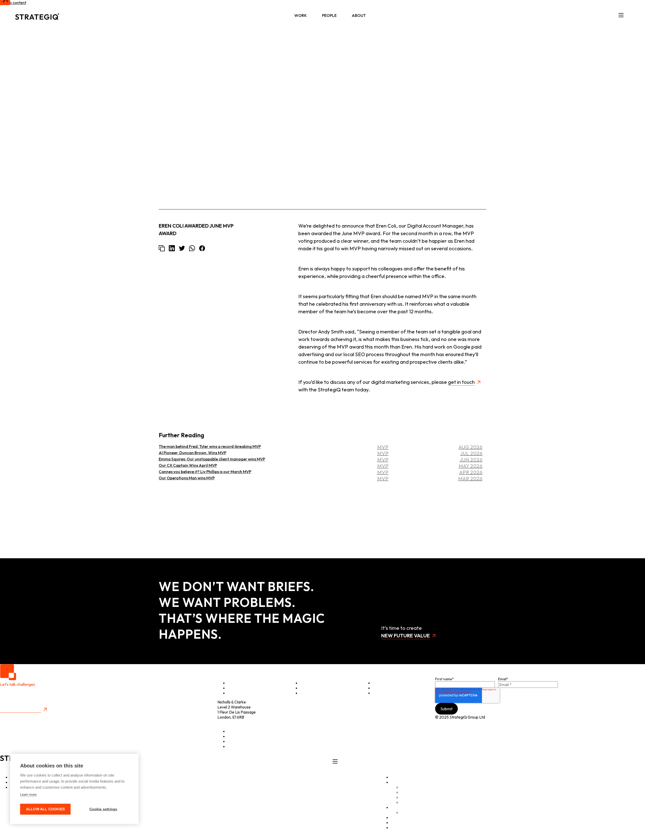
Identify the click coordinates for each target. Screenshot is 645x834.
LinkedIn (235, 731)
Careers (408, 812)
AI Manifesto (412, 802)
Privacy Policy (12, 715)
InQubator (410, 792)
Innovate (235, 692)
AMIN (406, 797)
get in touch (461, 382)
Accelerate (237, 687)
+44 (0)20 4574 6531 (235, 722)
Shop (377, 687)
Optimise (235, 682)
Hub (394, 817)
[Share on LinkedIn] (172, 248)
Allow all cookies (45, 809)
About (359, 15)
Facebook (236, 746)
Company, (465, 94)
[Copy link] (162, 248)
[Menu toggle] (621, 15)
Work (300, 15)
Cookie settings (103, 809)
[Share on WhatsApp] (192, 248)
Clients (306, 682)
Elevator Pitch (385, 682)
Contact (380, 692)
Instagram (236, 741)
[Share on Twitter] (182, 248)
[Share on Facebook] (202, 248)
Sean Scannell (470, 69)
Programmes (311, 687)
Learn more (28, 794)
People (329, 15)
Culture (306, 692)
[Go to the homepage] (37, 15)
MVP (481, 94)
